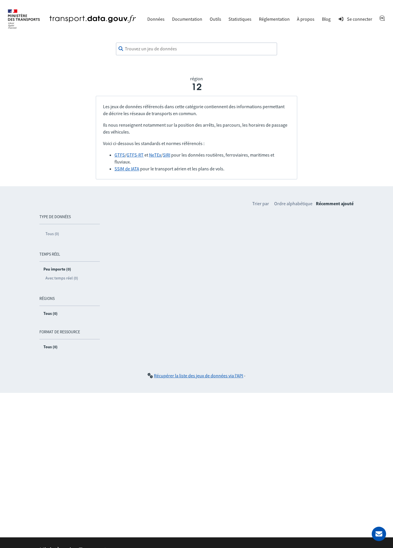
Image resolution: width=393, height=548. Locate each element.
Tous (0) (52, 233)
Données (156, 19)
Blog (326, 19)
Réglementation (274, 19)
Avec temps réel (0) (61, 278)
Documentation (187, 19)
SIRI (166, 155)
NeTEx (155, 155)
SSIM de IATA (127, 169)
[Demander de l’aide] (379, 534)
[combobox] (196, 49)
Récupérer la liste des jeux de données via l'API (198, 375)
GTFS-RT (135, 155)
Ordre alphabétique (293, 203)
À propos (305, 19)
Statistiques (239, 19)
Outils (215, 19)
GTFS (120, 155)
